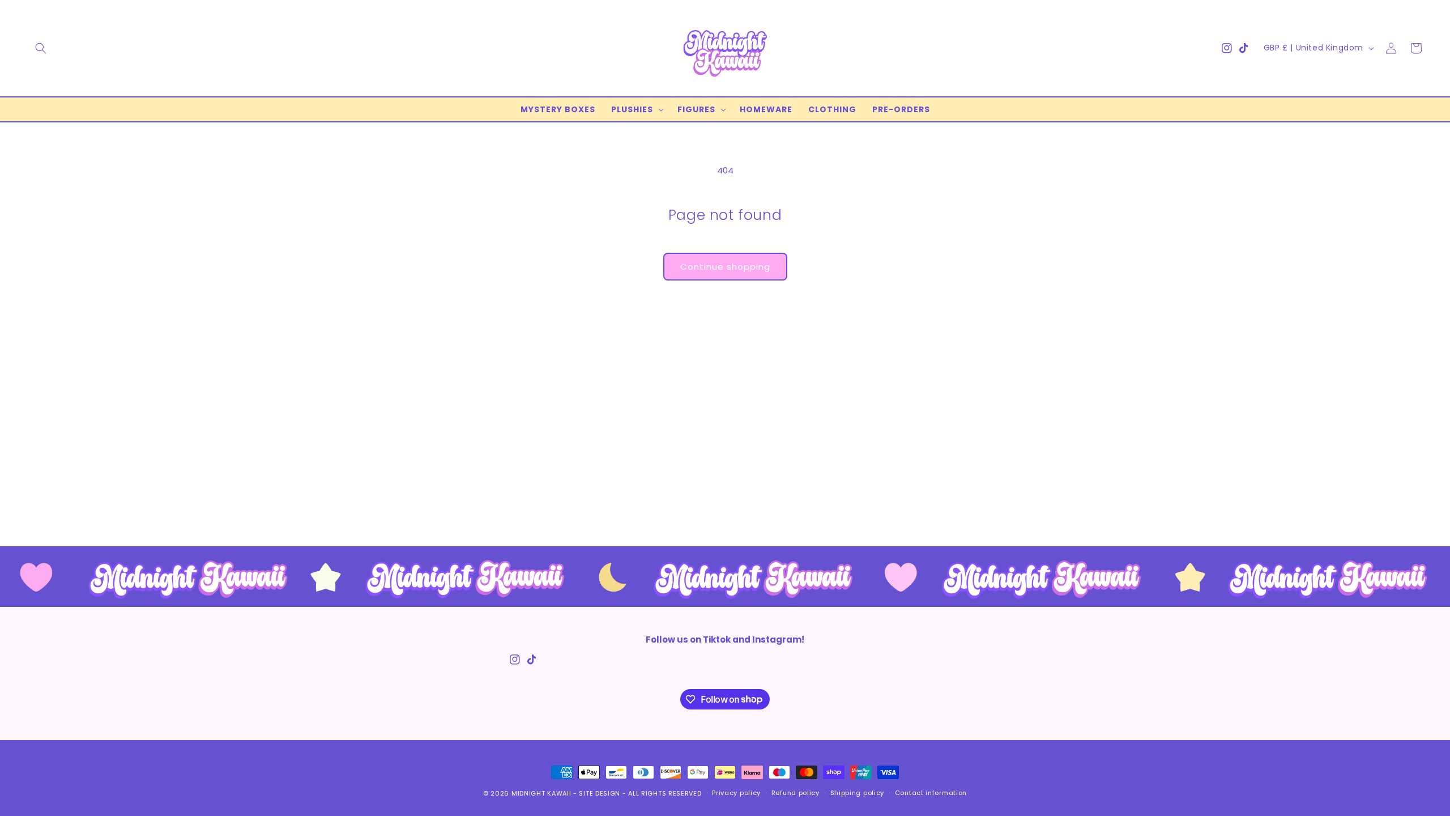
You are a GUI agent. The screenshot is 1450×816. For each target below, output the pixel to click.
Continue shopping (725, 267)
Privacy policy (736, 792)
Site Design (599, 793)
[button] (40, 48)
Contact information (931, 792)
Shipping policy (857, 792)
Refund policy (795, 792)
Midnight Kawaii (541, 793)
